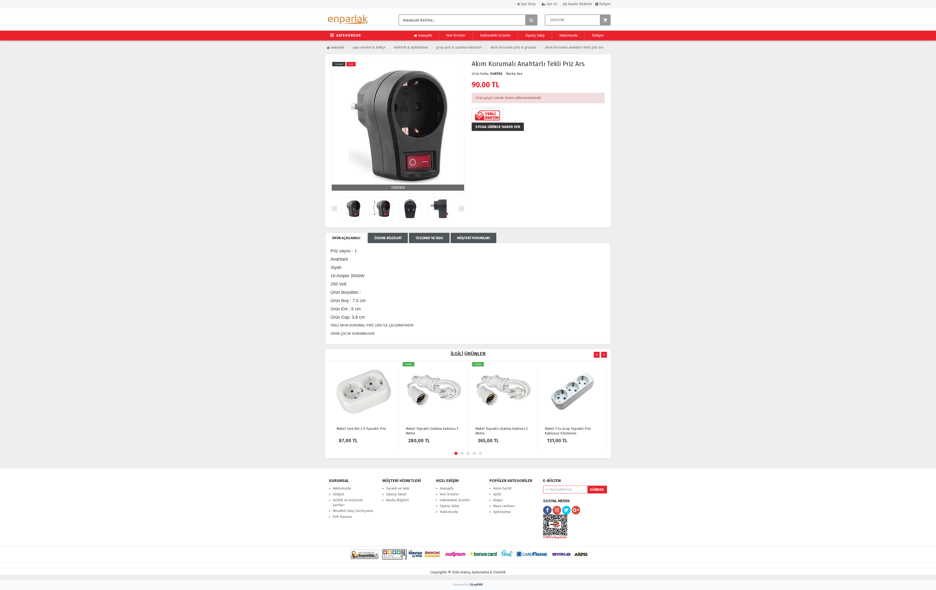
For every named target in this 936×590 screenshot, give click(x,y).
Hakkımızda (568, 35)
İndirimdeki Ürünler (495, 35)
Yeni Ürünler (456, 35)
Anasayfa (424, 35)
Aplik (497, 494)
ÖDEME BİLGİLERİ (387, 238)
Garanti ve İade (397, 488)
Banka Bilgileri (397, 500)
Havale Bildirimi (579, 4)
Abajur (498, 500)
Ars (519, 74)
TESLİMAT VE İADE (429, 238)
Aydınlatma (501, 512)
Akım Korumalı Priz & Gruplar (513, 47)
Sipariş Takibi (396, 494)
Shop (476, 584)
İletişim (604, 4)
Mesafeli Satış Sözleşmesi (353, 511)
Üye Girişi (528, 4)
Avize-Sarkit (502, 488)
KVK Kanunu (342, 517)
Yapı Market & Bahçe (369, 47)
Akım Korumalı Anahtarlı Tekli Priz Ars (574, 47)
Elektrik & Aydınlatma (411, 47)
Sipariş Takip (535, 35)
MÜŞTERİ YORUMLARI (473, 238)
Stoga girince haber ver (497, 127)
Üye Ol (551, 4)
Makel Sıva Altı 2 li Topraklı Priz (361, 429)
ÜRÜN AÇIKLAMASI (346, 238)
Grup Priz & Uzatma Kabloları (459, 47)
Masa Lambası (504, 506)
